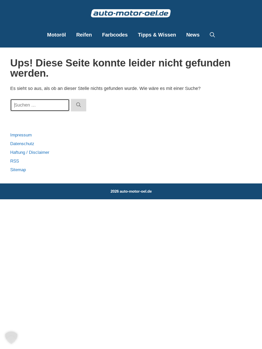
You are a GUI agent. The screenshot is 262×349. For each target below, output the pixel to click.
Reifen (84, 35)
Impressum (21, 135)
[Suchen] (78, 105)
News (193, 35)
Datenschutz (22, 143)
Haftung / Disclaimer (29, 152)
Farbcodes (115, 35)
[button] (212, 34)
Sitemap (18, 169)
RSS (14, 161)
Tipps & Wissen (157, 35)
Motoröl (56, 35)
